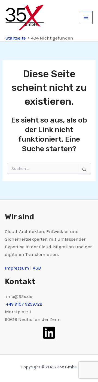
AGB (37, 268)
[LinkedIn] (49, 332)
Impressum (17, 268)
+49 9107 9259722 (24, 304)
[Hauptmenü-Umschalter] (86, 17)
